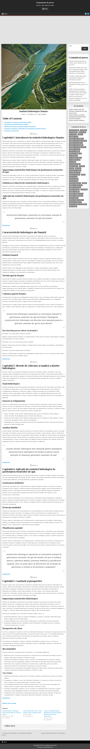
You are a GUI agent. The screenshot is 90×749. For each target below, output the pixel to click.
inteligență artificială (74, 172)
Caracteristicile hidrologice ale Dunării (16, 124)
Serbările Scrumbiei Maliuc (76, 196)
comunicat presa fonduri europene (77, 141)
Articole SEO (73, 113)
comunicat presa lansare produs (77, 147)
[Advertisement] (45, 29)
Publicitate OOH (73, 177)
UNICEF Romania (73, 206)
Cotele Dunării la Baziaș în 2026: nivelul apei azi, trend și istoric (11, 712)
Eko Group (81, 166)
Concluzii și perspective (11, 131)
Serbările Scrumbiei (74, 191)
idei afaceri (78, 168)
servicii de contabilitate (75, 202)
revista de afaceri (73, 179)
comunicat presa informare (76, 145)
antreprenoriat (73, 132)
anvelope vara (82, 132)
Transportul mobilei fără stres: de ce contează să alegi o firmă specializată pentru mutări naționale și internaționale (78, 70)
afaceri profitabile (73, 130)
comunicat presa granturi (75, 143)
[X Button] (86, 14)
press (24, 114)
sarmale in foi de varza (75, 187)
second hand (84, 189)
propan (83, 175)
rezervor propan (73, 181)
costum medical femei (74, 160)
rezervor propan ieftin (75, 183)
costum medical (73, 155)
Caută (70, 46)
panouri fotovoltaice (74, 175)
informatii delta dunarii (75, 170)
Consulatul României (74, 151)
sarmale (84, 183)
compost (80, 134)
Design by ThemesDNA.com (45, 747)
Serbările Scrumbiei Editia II (76, 194)
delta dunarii (72, 162)
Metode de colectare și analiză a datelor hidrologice (20, 126)
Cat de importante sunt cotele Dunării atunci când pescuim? (32, 712)
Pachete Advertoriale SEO (76, 109)
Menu (46, 9)
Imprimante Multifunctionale (77, 117)
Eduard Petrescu (73, 166)
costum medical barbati (75, 158)
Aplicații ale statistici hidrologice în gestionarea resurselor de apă (24, 128)
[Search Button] (88, 14)
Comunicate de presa (45, 2)
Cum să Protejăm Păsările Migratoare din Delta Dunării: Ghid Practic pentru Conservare (53, 713)
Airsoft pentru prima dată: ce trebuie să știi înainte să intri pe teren (78, 63)
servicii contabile (73, 198)
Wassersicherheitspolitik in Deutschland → (53, 733)
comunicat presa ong (74, 149)
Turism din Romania (74, 118)
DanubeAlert (6, 225)
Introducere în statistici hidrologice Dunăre (17, 122)
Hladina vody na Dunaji (9, 703)
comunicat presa (73, 136)
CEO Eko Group (72, 134)
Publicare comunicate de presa (78, 111)
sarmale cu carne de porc (75, 185)
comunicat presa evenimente (76, 139)
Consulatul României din (75, 153)
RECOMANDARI (43, 114)
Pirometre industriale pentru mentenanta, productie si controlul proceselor (77, 78)
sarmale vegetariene (74, 189)
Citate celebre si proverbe (77, 115)
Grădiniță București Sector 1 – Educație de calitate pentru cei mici (78, 84)
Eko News (71, 168)
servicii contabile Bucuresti (76, 200)
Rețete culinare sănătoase (76, 120)
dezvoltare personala (74, 164)
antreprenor (83, 130)
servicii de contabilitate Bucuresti (77, 204)
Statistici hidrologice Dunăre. (33, 111)
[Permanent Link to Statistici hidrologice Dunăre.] (34, 76)
